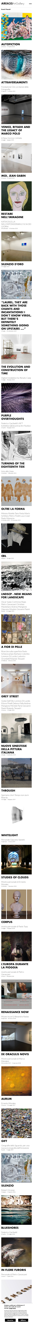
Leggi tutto (12, 1308)
